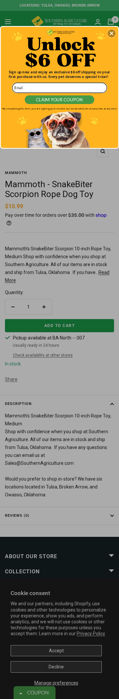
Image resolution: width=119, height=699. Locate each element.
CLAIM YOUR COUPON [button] (59, 99)
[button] (111, 33)
